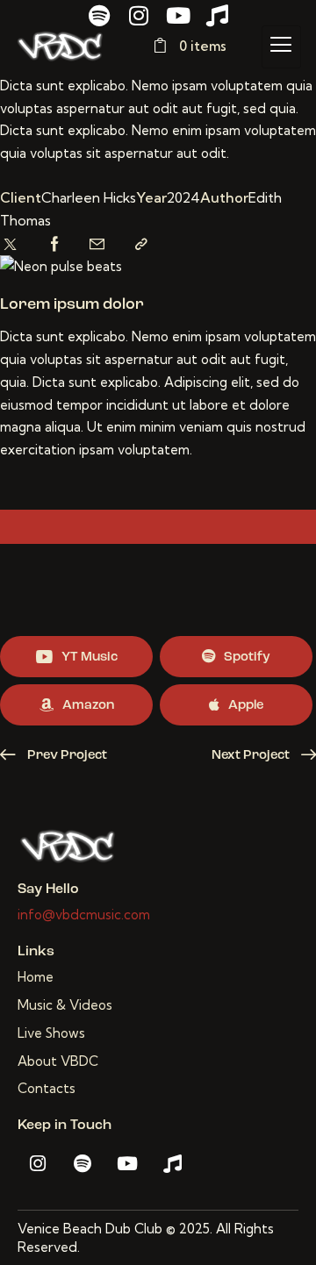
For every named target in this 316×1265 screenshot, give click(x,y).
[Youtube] (178, 15)
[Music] (217, 15)
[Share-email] (97, 244)
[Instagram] (138, 15)
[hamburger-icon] (281, 46)
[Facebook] (55, 244)
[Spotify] (99, 15)
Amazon (88, 705)
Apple (245, 705)
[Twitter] (10, 244)
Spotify (247, 657)
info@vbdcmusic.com (84, 914)
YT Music (89, 657)
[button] (141, 244)
